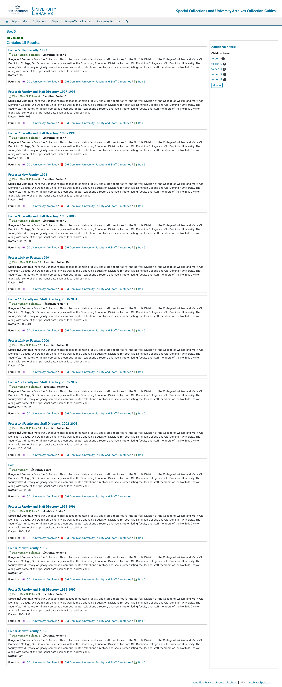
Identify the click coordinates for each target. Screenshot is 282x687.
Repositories (20, 21)
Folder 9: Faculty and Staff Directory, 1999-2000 (42, 216)
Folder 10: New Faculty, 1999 (28, 257)
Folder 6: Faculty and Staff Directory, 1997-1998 (41, 92)
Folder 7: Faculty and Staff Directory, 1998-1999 (42, 133)
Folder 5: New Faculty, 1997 (27, 50)
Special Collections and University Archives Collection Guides (226, 10)
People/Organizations (78, 21)
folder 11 (218, 69)
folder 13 (218, 79)
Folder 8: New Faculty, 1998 (27, 174)
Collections (40, 21)
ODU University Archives (42, 81)
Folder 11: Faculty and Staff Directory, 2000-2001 (42, 299)
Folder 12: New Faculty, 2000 (28, 340)
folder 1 (217, 58)
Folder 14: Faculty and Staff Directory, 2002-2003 (42, 423)
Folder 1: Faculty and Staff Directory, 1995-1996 (42, 506)
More (216, 85)
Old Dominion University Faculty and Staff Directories (98, 81)
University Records (108, 21)
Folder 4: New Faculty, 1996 (27, 631)
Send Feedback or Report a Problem (214, 682)
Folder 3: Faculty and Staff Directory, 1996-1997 (42, 589)
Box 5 (141, 81)
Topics (56, 21)
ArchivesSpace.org (260, 682)
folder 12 (218, 74)
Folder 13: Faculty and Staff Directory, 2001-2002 (42, 382)
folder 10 (218, 63)
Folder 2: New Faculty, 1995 (27, 548)
